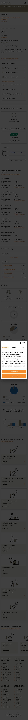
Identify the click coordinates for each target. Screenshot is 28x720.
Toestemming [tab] (5, 347)
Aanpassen (13, 375)
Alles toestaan (14, 371)
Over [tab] (23, 347)
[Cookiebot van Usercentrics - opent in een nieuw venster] (20, 343)
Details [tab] (14, 347)
